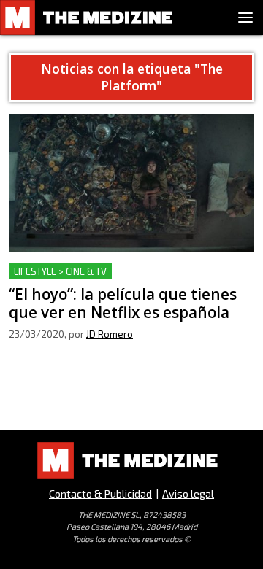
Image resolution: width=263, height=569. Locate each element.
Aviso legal (188, 493)
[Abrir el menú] (245, 17)
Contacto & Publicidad (100, 493)
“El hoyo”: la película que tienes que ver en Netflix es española (119, 280)
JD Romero (109, 334)
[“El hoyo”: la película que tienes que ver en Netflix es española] (131, 183)
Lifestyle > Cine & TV (60, 271)
